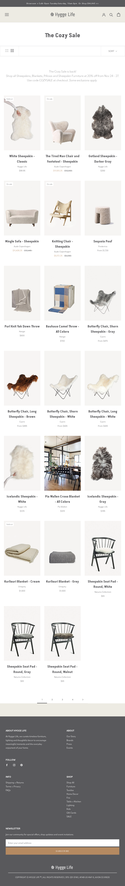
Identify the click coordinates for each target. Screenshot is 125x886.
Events (70, 747)
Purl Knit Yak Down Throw (22, 326)
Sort (111, 51)
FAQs (8, 790)
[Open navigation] (7, 14)
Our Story (71, 736)
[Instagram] (14, 765)
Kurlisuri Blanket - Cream (22, 581)
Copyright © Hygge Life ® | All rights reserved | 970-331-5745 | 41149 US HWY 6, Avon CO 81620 (62, 877)
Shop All (70, 782)
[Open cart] (118, 14)
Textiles (70, 790)
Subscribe (62, 851)
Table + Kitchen (74, 801)
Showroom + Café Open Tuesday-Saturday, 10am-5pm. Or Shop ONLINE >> (62, 3)
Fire (68, 797)
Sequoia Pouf (102, 241)
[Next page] (83, 699)
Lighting (70, 805)
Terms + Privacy (13, 786)
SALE (69, 816)
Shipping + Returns (15, 782)
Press (69, 744)
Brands (70, 740)
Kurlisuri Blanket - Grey (62, 581)
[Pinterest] (21, 765)
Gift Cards (71, 812)
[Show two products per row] (6, 50)
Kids (69, 808)
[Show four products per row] (12, 50)
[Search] (111, 14)
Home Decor (72, 793)
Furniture (71, 786)
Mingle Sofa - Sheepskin (22, 241)
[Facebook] (7, 765)
